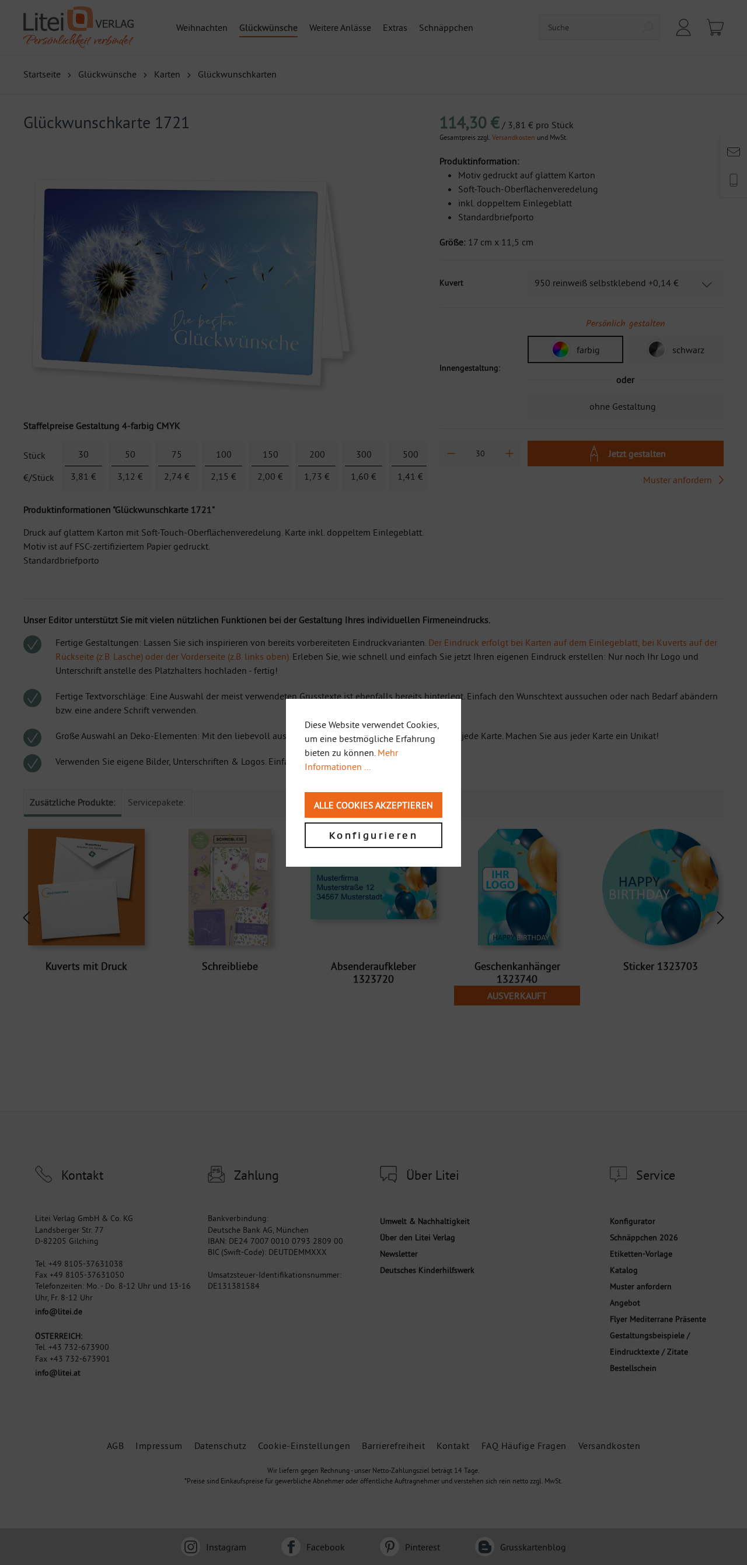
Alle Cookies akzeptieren (373, 805)
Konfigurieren (373, 835)
